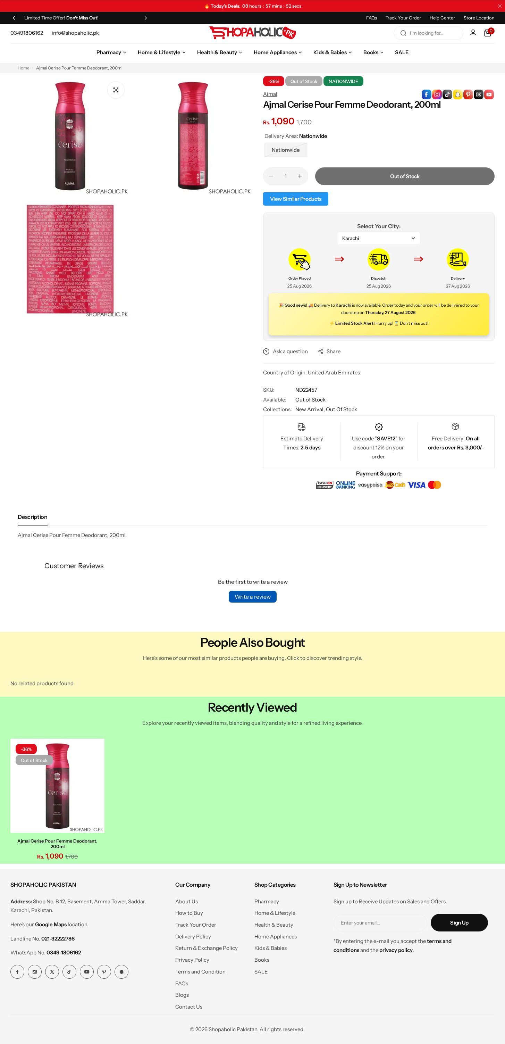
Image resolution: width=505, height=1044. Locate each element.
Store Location (479, 17)
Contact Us (188, 1006)
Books (261, 959)
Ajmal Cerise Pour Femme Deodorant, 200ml (57, 843)
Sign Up (459, 922)
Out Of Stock (341, 409)
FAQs (371, 17)
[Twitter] (52, 972)
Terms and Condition (200, 971)
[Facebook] (17, 972)
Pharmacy (266, 901)
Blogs (182, 995)
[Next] (145, 17)
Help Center (442, 17)
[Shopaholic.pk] (252, 33)
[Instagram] (35, 972)
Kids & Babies (270, 948)
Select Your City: (379, 226)
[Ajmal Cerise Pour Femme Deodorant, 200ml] (57, 786)
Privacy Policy (192, 959)
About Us (186, 901)
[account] (474, 33)
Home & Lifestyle (274, 913)
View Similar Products (295, 199)
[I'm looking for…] (403, 33)
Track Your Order (403, 17)
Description (32, 516)
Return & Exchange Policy (206, 948)
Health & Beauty (273, 924)
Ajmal (270, 94)
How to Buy (189, 913)
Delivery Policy (193, 936)
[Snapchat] (121, 972)
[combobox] (428, 33)
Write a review (253, 596)
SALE (261, 971)
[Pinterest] (104, 972)
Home (24, 68)
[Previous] (13, 17)
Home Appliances (275, 936)
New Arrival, (310, 409)
